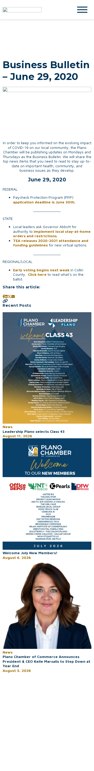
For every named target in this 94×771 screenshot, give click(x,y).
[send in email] (13, 296)
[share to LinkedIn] (6, 296)
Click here (37, 274)
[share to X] (9, 296)
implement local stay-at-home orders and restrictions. (52, 233)
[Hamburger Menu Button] (82, 10)
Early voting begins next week (41, 270)
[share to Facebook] (3, 296)
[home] (34, 9)
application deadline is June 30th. (45, 202)
